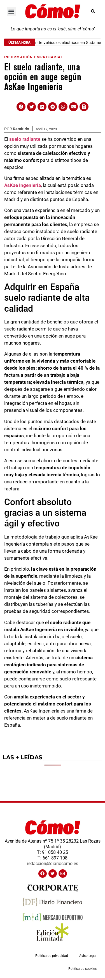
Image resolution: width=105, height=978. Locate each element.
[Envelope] (63, 873)
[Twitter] (52, 873)
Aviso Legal (88, 956)
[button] (11, 11)
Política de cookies (82, 969)
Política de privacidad (51, 956)
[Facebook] (42, 873)
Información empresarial (33, 57)
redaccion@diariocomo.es (52, 863)
